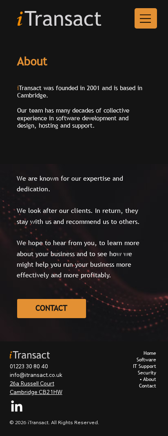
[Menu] (146, 18)
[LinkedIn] (17, 407)
